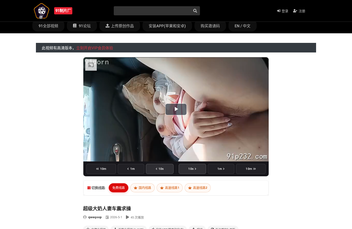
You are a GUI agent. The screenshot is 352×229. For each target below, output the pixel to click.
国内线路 (144, 187)
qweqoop (95, 217)
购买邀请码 (210, 26)
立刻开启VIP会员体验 (94, 48)
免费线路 (118, 187)
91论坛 (84, 26)
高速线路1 (171, 187)
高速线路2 (199, 187)
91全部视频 (48, 26)
